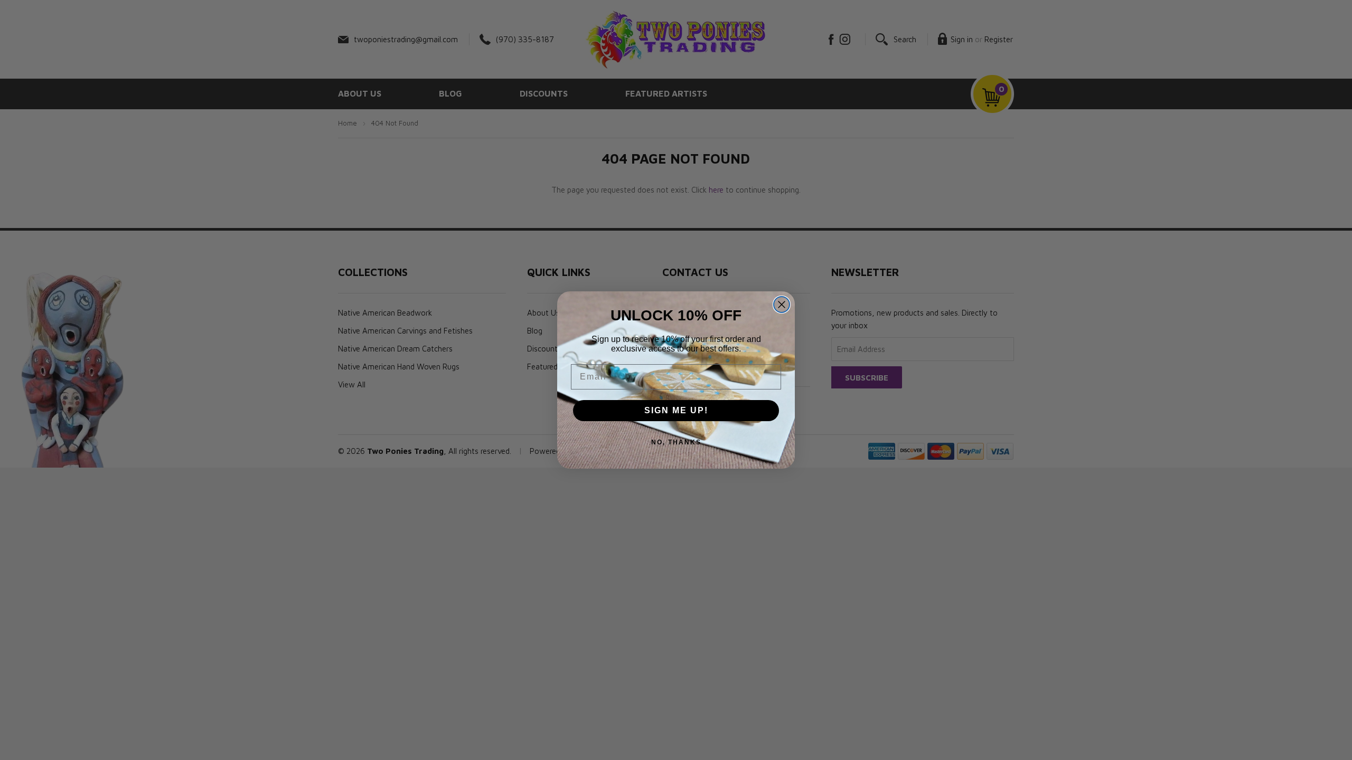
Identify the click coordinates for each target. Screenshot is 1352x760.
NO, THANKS (676, 442)
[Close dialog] (782, 304)
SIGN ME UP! (676, 410)
